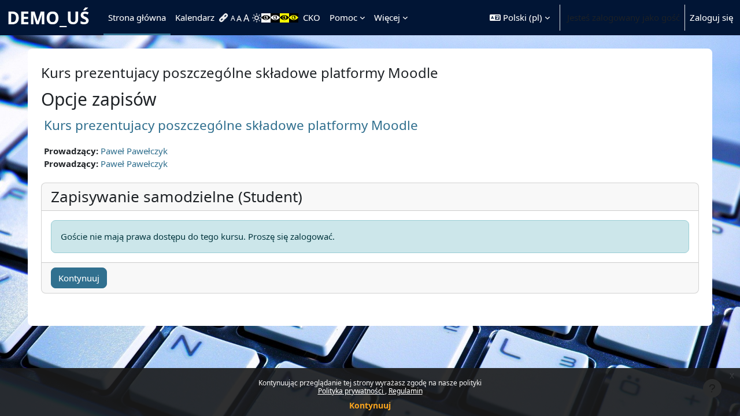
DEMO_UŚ (48, 17)
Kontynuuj (370, 405)
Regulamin (405, 391)
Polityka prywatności (351, 391)
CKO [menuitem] (311, 17)
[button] (519, 17)
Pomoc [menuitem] (343, 17)
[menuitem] (225, 18)
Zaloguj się (711, 17)
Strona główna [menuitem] (137, 17)
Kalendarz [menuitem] (194, 17)
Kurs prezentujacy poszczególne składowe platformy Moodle (231, 125)
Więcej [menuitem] (387, 17)
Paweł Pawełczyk (134, 151)
